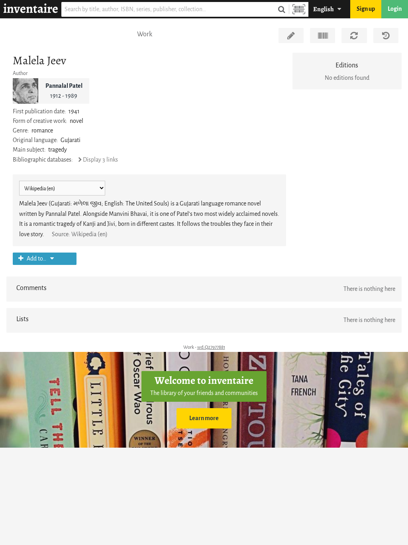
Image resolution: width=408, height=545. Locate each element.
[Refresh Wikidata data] (354, 35)
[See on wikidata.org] (322, 35)
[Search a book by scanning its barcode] (298, 9)
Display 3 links (100, 160)
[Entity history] (385, 35)
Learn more (204, 418)
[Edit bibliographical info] (291, 35)
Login (395, 9)
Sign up (366, 9)
